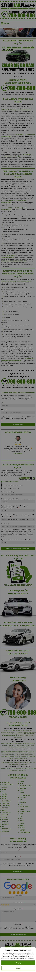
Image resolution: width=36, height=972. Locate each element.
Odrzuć (18, 968)
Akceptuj (18, 963)
